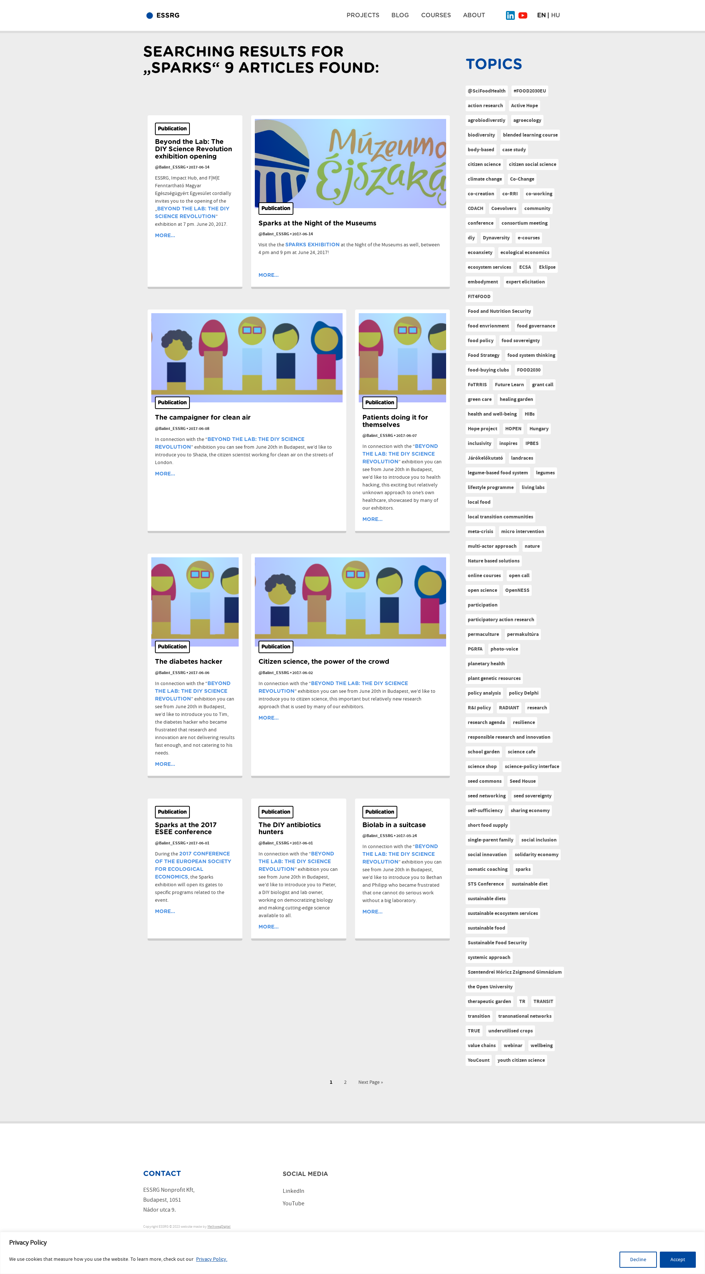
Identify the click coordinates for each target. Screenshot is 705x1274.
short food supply (488, 825)
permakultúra (523, 634)
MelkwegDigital (219, 1226)
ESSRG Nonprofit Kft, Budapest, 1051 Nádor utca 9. (169, 1200)
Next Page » (370, 1082)
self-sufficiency (485, 810)
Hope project (482, 428)
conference (481, 223)
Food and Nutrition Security (499, 311)
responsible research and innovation (509, 737)
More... (165, 235)
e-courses (529, 238)
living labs (533, 487)
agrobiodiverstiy (486, 120)
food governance (536, 326)
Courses (436, 15)
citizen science (484, 164)
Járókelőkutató (485, 458)
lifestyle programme (491, 487)
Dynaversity (496, 238)
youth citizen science (521, 1060)
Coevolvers (503, 208)
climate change (485, 179)
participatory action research (501, 619)
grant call (542, 384)
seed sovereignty (533, 796)
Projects (363, 15)
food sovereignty (521, 340)
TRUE (474, 1031)
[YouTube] (522, 15)
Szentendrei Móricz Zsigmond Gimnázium (515, 972)
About (474, 15)
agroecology (527, 120)
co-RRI (510, 194)
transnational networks (525, 1016)
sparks (523, 869)
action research (485, 105)
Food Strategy (483, 355)
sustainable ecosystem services (503, 913)
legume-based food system (498, 473)
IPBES (532, 443)
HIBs (530, 414)
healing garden (516, 399)
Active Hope (524, 105)
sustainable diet (529, 884)
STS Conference (486, 884)
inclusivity (479, 443)
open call (519, 575)
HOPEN (513, 428)
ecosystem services (489, 267)
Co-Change (522, 179)
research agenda (486, 722)
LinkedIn (293, 1191)
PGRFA (475, 649)
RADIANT (509, 708)
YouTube (293, 1204)
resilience (524, 722)
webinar (513, 1045)
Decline (638, 1259)
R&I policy (479, 708)
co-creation (481, 194)
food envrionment (488, 326)
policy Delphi (524, 693)
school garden (484, 752)
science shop (482, 766)
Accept (677, 1259)
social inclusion (539, 840)
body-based (481, 149)
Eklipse (547, 267)
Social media (305, 1174)
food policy (481, 340)
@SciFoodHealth (487, 91)
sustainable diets (487, 898)
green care (480, 399)
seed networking (487, 796)
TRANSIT (543, 1001)
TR (522, 1001)
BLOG (400, 15)
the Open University (490, 987)
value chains (482, 1045)
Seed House (523, 781)
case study (514, 149)
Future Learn (509, 384)
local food (479, 502)
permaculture (483, 634)
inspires (508, 443)
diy (471, 238)
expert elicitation (525, 282)
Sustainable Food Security (497, 943)
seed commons (485, 781)
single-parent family (490, 840)
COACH (475, 208)
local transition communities (500, 517)
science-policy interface (532, 766)
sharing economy (530, 810)
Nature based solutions (494, 561)
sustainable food (486, 928)
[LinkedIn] (510, 15)
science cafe (521, 752)
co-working (539, 194)
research (537, 708)
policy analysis (484, 693)
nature (532, 546)
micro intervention (522, 531)
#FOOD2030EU (530, 91)
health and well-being (492, 414)
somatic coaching (487, 869)
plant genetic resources (494, 678)
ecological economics (524, 252)
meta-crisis (480, 531)
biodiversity (481, 135)
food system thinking (531, 355)
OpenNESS (517, 590)
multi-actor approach (492, 546)
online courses (484, 575)
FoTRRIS (477, 384)
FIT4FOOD (479, 296)
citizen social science (532, 164)
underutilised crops (510, 1031)
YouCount (478, 1060)
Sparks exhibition (312, 244)
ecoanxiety (480, 252)
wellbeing (542, 1045)
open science (482, 590)
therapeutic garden (489, 1001)
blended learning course (530, 135)
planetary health (486, 663)
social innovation (487, 854)
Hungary (539, 428)
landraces (522, 458)
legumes (545, 473)
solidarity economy (536, 854)
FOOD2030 (528, 370)
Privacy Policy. (211, 1259)
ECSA (525, 267)
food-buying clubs (488, 370)
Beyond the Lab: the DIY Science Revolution (400, 454)
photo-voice (504, 649)
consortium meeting (524, 223)
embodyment (483, 282)
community (537, 208)
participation (483, 605)
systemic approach (489, 957)
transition (479, 1016)
